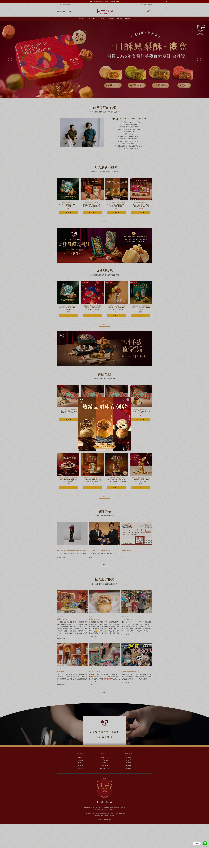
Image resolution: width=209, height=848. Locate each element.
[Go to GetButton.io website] (205, 846)
